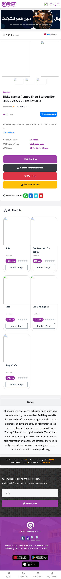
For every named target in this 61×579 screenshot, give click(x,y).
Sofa (8, 248)
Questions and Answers (29, 548)
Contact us (23, 576)
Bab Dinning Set (41, 307)
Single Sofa (11, 365)
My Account (52, 576)
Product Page (16, 267)
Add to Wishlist (49, 114)
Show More (8, 132)
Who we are (26, 545)
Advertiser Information (31, 168)
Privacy (10, 548)
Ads (45, 548)
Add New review (31, 185)
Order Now (31, 159)
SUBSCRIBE (31, 503)
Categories (37, 576)
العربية (8, 576)
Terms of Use (42, 545)
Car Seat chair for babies (41, 250)
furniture (7, 92)
